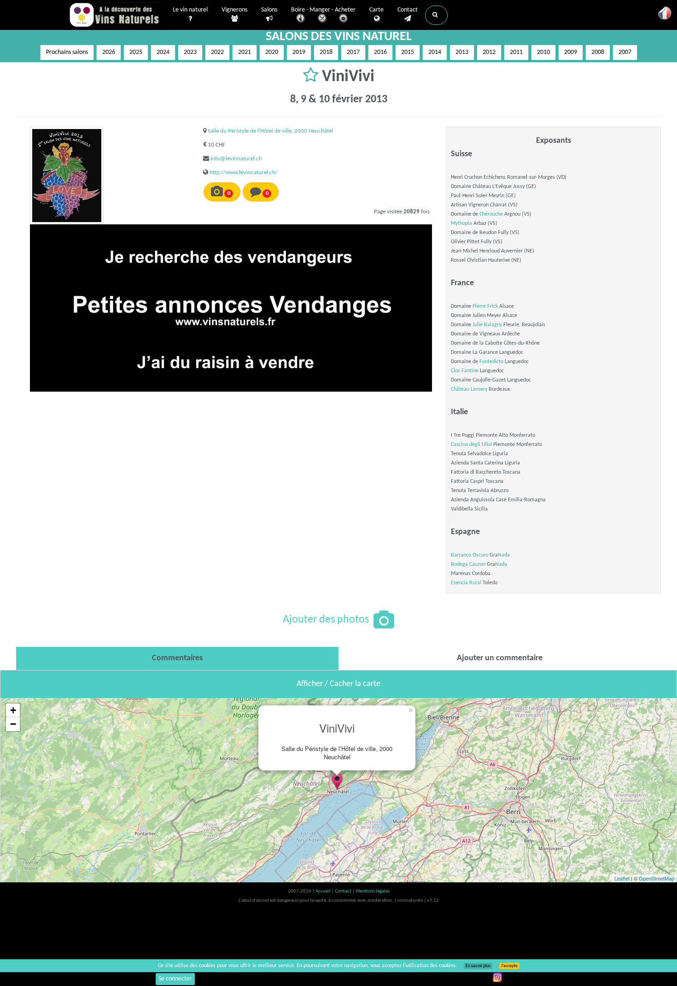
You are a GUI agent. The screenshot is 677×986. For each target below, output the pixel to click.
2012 (489, 52)
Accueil (323, 891)
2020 (271, 52)
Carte (376, 9)
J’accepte (509, 966)
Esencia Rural (466, 583)
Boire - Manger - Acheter (323, 9)
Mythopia (461, 223)
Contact (407, 9)
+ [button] (13, 710)
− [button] (13, 724)
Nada (504, 555)
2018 (326, 52)
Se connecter (175, 978)
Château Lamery (469, 389)
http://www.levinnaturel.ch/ (244, 173)
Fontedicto (491, 361)
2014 (434, 52)
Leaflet (622, 878)
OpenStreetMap (656, 878)
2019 (298, 52)
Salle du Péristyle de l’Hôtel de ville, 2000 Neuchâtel (270, 131)
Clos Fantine (465, 371)
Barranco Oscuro (469, 555)
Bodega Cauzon (468, 564)
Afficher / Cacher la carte (338, 684)
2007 (625, 52)
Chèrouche (491, 214)
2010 (543, 52)
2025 (135, 52)
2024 (163, 52)
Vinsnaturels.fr (115, 15)
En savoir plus (478, 966)
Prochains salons (67, 52)
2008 (597, 52)
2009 (570, 52)
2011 (516, 52)
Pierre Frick (485, 306)
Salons (269, 9)
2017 (353, 52)
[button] (436, 15)
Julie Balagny (487, 325)
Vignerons (234, 9)
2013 (461, 52)
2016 (380, 52)
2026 (108, 52)
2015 (407, 52)
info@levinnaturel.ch (236, 159)
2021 (244, 52)
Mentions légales (373, 891)
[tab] (177, 658)
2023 (190, 52)
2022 (217, 52)
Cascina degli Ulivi (471, 444)
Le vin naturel (190, 9)
